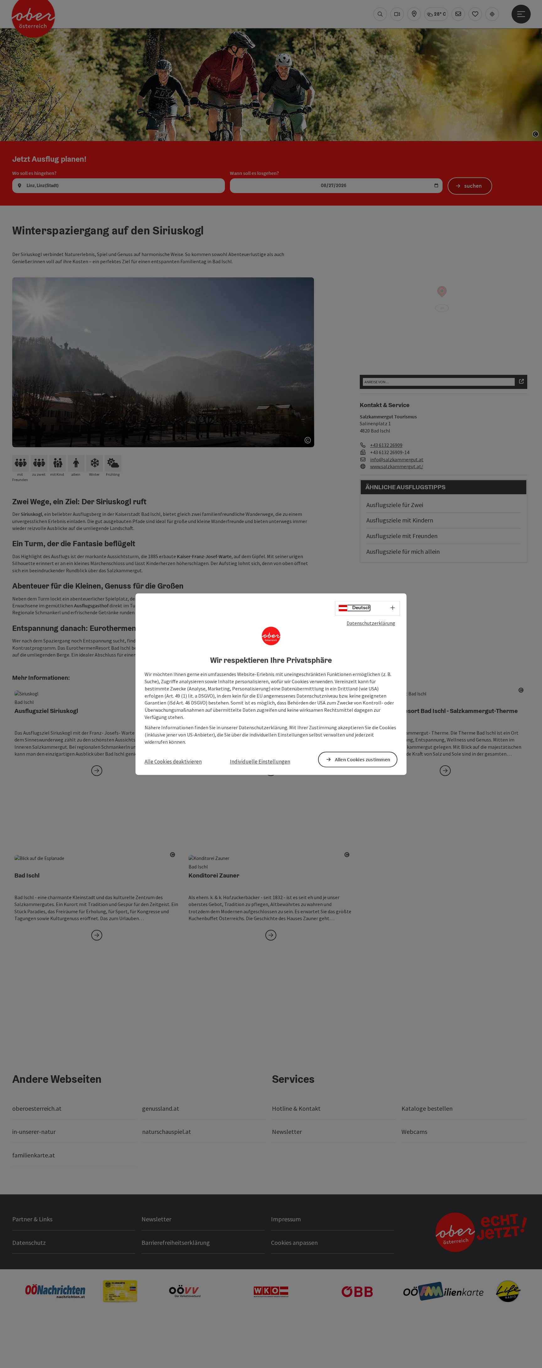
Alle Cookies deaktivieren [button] (173, 761)
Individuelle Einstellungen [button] (260, 761)
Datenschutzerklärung (371, 623)
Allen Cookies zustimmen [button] (363, 759)
